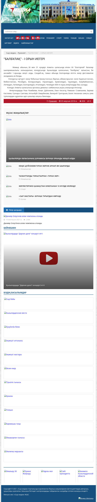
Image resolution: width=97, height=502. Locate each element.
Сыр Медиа (17, 8)
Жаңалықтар (21, 38)
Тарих (66, 38)
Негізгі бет (9, 38)
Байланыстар (27, 43)
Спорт (59, 38)
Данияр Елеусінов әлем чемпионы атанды (23, 223)
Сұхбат (89, 38)
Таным (73, 38)
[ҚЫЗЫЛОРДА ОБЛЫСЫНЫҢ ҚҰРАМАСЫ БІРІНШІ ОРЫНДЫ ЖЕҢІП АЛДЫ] (48, 119)
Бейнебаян (10, 228)
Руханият (50, 38)
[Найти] (91, 31)
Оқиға (16, 43)
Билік (34, 38)
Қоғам (41, 38)
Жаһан (81, 38)
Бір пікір (8, 43)
